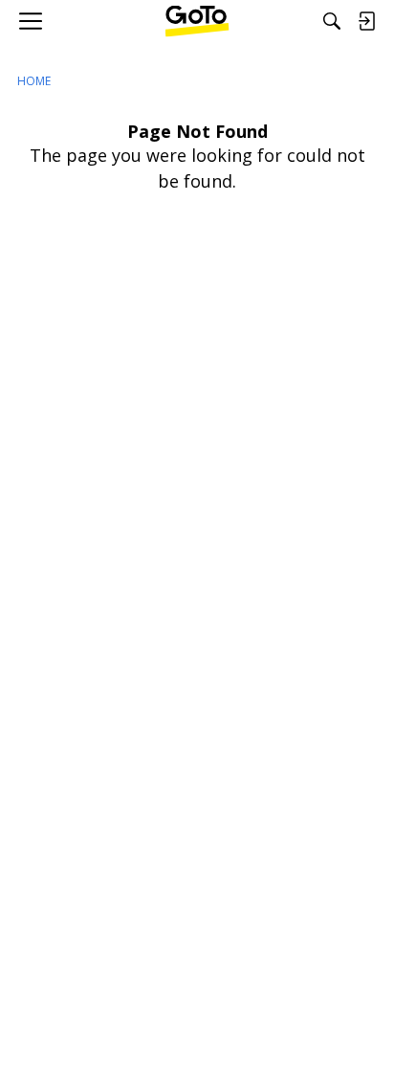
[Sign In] (366, 21)
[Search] (332, 21)
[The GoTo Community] (197, 21)
